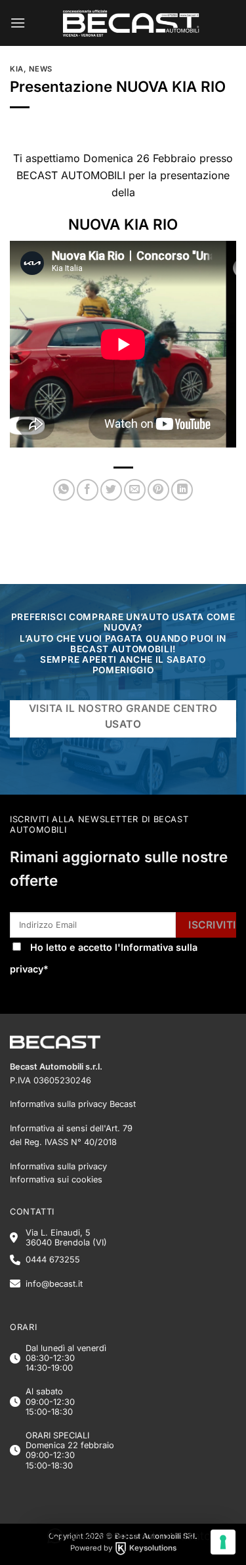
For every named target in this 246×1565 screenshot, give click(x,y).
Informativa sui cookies (56, 1179)
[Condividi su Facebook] (87, 490)
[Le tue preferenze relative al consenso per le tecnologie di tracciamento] (223, 1542)
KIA (17, 68)
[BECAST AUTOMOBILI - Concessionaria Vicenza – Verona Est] (130, 23)
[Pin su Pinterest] (158, 490)
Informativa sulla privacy (58, 1166)
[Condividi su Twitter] (111, 490)
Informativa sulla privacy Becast (73, 1104)
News (40, 68)
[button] (18, 23)
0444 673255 (53, 1259)
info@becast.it (54, 1284)
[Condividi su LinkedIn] (182, 490)
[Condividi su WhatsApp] (64, 490)
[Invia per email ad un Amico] (135, 490)
